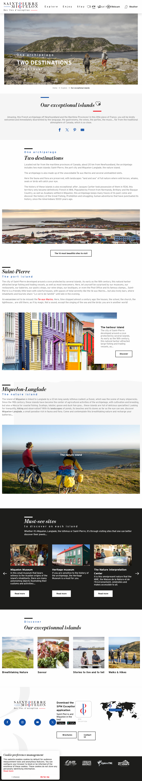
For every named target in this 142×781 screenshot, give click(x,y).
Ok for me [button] (44, 777)
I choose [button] (16, 777)
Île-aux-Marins (45, 299)
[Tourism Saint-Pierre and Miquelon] (21, 6)
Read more (8, 771)
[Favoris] (89, 6)
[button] (99, 6)
